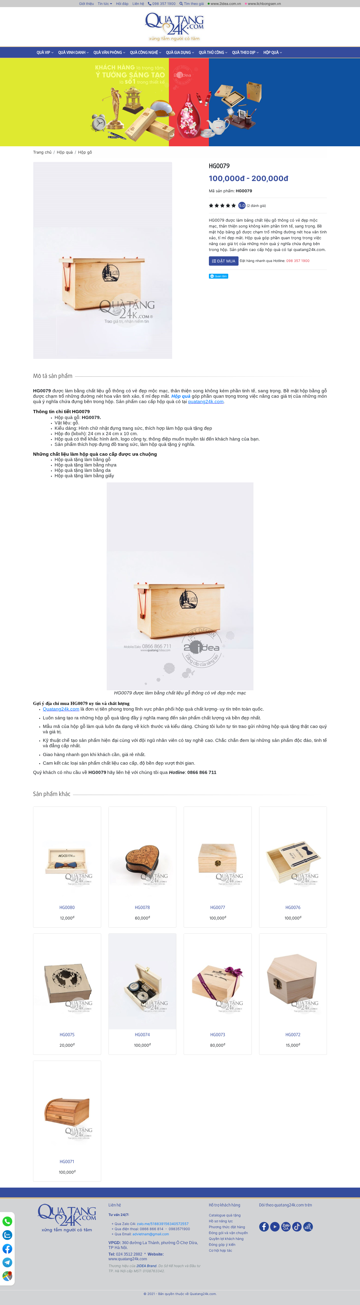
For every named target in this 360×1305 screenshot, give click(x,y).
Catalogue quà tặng (225, 1215)
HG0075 (67, 1034)
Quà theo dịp (243, 52)
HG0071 (67, 1161)
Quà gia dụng (178, 52)
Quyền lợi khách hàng (226, 1239)
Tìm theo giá (193, 3)
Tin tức (103, 3)
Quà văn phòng (108, 52)
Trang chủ (42, 152)
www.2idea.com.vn (226, 3)
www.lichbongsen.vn (264, 3)
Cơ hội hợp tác (220, 1250)
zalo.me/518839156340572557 (163, 1224)
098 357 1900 (163, 3)
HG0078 (142, 907)
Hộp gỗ (85, 152)
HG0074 (142, 1034)
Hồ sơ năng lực (221, 1221)
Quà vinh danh (71, 52)
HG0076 (293, 907)
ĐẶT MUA (225, 261)
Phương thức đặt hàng (227, 1227)
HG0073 (217, 1034)
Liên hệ (138, 3)
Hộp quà (271, 52)
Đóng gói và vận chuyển (228, 1233)
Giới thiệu (86, 3)
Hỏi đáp (122, 3)
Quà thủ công (211, 52)
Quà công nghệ (144, 52)
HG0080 (67, 907)
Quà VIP (43, 52)
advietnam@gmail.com (150, 1234)
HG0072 (293, 1034)
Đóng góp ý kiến (222, 1244)
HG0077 (217, 907)
